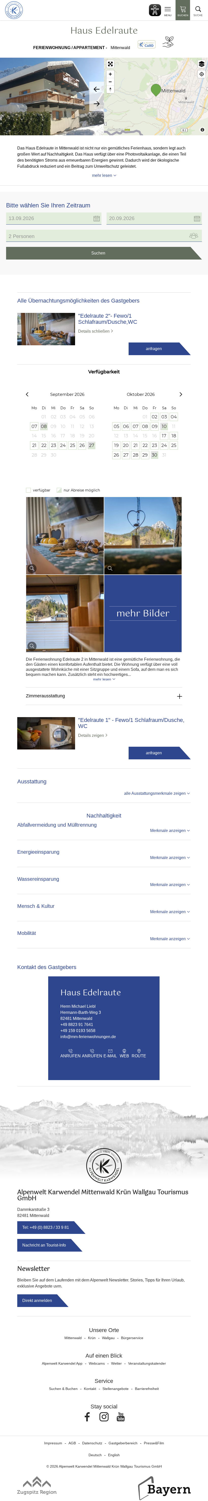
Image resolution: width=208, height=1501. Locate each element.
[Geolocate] (201, 74)
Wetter (116, 1363)
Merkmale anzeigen (168, 830)
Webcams (97, 1363)
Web (124, 1056)
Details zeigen (91, 735)
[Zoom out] (110, 81)
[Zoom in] (110, 74)
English (114, 1455)
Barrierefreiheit (147, 1389)
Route (139, 1056)
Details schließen (94, 331)
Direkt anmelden (37, 1300)
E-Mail (110, 1056)
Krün (92, 1338)
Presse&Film (154, 1443)
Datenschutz (92, 1443)
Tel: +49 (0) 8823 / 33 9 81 (45, 1227)
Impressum (53, 1443)
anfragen (154, 349)
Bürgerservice (132, 1338)
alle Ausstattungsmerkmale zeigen (155, 793)
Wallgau (108, 1338)
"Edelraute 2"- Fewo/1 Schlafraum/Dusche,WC (107, 319)
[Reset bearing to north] (110, 89)
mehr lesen (102, 175)
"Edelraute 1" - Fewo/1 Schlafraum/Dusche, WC (131, 723)
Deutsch (95, 1455)
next (96, 103)
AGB (72, 1443)
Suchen (98, 253)
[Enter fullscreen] (110, 64)
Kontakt (90, 1389)
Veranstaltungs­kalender (147, 1363)
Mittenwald (73, 1338)
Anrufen (70, 1056)
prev (96, 89)
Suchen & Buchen (63, 1389)
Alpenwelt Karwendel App (62, 1363)
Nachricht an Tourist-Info (44, 1245)
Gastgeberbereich (123, 1443)
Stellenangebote (115, 1389)
